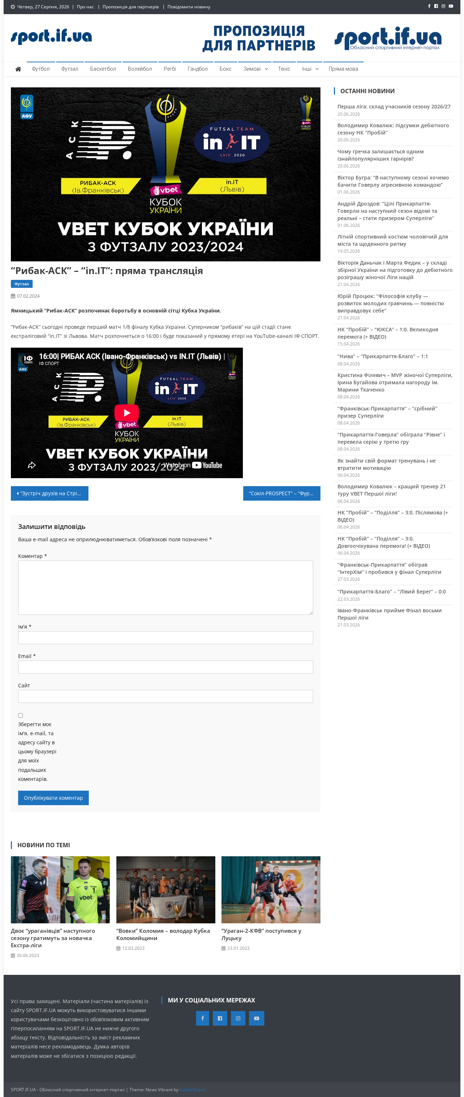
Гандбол (198, 69)
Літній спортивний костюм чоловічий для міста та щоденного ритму (392, 240)
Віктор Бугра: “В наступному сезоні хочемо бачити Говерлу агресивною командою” (393, 181)
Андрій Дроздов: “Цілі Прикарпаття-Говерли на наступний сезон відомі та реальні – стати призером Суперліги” (387, 211)
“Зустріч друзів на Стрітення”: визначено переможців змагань (54, 493)
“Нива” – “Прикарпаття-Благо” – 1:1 (382, 356)
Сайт (24, 685)
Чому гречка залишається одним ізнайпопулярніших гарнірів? (380, 155)
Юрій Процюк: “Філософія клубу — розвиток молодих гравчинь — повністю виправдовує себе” (390, 303)
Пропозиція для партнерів (131, 7)
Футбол (41, 69)
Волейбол (140, 69)
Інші (306, 69)
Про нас (85, 7)
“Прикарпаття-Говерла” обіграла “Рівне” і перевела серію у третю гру (391, 438)
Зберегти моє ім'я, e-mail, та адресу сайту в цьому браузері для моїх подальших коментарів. (37, 751)
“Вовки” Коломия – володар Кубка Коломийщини (163, 934)
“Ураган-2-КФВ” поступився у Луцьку (261, 934)
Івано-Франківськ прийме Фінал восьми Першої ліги (389, 614)
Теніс (284, 69)
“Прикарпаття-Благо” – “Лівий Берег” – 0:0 (391, 591)
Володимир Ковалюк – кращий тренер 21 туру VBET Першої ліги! (391, 490)
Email (27, 656)
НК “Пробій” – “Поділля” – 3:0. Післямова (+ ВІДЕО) (392, 516)
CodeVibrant (191, 1089)
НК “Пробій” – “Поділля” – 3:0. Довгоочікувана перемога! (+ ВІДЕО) (383, 542)
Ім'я (25, 626)
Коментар (32, 555)
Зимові (252, 69)
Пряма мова (343, 69)
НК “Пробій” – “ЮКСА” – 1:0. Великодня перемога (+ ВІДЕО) (387, 333)
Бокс (226, 69)
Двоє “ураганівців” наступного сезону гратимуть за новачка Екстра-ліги (53, 938)
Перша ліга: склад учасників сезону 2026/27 (394, 106)
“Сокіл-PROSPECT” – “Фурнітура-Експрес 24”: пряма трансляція (285, 493)
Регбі (170, 69)
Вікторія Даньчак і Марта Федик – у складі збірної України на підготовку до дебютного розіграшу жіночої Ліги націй (395, 270)
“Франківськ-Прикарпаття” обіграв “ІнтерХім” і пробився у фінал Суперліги (389, 568)
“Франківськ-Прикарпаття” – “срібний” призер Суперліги (387, 412)
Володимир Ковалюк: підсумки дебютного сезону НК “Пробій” (393, 129)
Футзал (70, 69)
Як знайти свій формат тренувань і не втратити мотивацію (386, 464)
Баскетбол (103, 69)
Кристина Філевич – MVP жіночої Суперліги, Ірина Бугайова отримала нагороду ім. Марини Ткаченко (395, 382)
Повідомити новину (188, 7)
